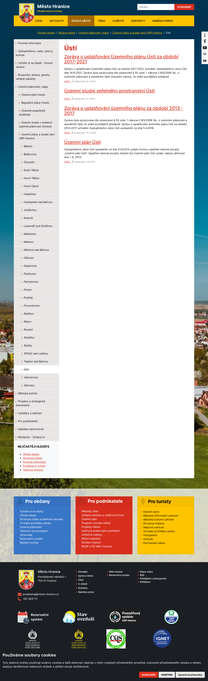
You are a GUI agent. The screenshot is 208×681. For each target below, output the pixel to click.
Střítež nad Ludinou (35, 353)
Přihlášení (145, 581)
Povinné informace (29, 43)
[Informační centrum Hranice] (205, 35)
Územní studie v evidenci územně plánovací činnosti (35, 124)
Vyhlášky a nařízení (29, 413)
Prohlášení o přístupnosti (153, 578)
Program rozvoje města (96, 523)
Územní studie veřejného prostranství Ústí (109, 91)
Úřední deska (31, 454)
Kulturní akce (151, 511)
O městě (118, 20)
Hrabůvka (29, 194)
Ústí (26, 369)
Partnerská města (154, 543)
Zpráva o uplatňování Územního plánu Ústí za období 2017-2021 (121, 59)
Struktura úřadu (32, 458)
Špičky (27, 345)
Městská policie (27, 393)
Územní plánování (31, 527)
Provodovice (31, 305)
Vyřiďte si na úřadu (31, 511)
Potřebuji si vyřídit (34, 465)
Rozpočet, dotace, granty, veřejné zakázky (33, 76)
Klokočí (28, 218)
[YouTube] (205, 48)
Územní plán (89, 519)
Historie (148, 539)
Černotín (28, 162)
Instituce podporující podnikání (101, 530)
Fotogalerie (150, 535)
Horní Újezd (31, 186)
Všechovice (30, 377)
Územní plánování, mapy (94, 32)
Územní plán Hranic (32, 94)
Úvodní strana (46, 32)
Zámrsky (28, 385)
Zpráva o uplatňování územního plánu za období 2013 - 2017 (123, 110)
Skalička (28, 337)
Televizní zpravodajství (34, 531)
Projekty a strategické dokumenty (30, 403)
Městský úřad (90, 511)
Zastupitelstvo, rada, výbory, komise (34, 53)
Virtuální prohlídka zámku (35, 523)
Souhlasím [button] (148, 674)
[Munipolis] (205, 54)
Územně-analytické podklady (32, 112)
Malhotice (29, 234)
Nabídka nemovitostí (30, 429)
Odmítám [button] (166, 674)
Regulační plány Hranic (34, 102)
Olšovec (28, 257)
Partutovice (30, 281)
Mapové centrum (153, 527)
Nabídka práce (162, 20)
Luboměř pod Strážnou (37, 226)
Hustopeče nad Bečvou (37, 202)
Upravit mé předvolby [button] (190, 674)
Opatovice (30, 265)
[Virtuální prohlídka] (205, 61)
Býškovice (29, 154)
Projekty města (91, 526)
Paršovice (29, 273)
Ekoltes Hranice (91, 542)
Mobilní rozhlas (29, 542)
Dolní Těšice (31, 170)
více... (67, 81)
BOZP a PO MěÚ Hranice (97, 546)
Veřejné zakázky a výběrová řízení (103, 515)
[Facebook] (205, 41)
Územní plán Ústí (82, 142)
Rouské (28, 329)
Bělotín (27, 146)
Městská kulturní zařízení (158, 519)
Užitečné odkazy (92, 534)
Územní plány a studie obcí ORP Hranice (137, 32)
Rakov (27, 321)
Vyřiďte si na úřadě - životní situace (34, 64)
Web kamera (116, 571)
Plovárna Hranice (153, 523)
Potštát (28, 297)
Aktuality (57, 20)
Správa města (81, 20)
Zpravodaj (26, 534)
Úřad (101, 20)
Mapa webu (146, 571)
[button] (184, 7)
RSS (142, 575)
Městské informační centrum (160, 515)
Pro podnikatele (27, 421)
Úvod (40, 20)
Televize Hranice (33, 469)
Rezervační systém (31, 538)
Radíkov (28, 313)
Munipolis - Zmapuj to (31, 437)
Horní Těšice (31, 178)
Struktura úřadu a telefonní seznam (41, 519)
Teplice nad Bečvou (35, 361)
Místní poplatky (91, 538)
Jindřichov (30, 210)
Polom (27, 289)
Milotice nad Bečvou (36, 249)
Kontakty (138, 20)
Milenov (28, 241)
